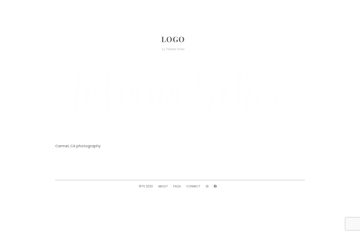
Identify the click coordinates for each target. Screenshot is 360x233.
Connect (193, 186)
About (81, 12)
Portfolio (102, 12)
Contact (259, 12)
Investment (130, 12)
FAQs (177, 186)
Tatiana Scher (175, 49)
